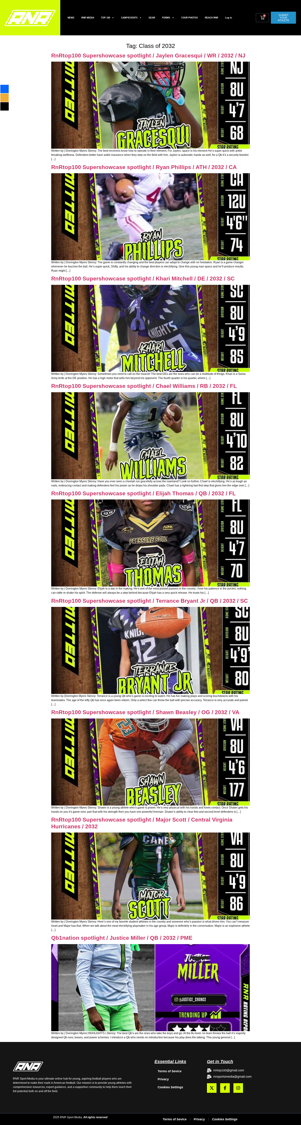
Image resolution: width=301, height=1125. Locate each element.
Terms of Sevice (170, 1071)
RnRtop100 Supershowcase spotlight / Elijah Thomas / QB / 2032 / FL (143, 493)
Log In (228, 17)
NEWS (71, 17)
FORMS (166, 17)
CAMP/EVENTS (129, 17)
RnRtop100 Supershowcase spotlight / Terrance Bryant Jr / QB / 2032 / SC (149, 601)
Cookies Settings (170, 1087)
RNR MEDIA (87, 17)
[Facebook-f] (225, 1088)
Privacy (163, 1079)
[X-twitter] (212, 1088)
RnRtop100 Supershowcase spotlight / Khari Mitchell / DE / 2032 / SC (143, 278)
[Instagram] (238, 1088)
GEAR (152, 17)
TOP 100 (105, 17)
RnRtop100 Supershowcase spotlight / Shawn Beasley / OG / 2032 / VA (145, 712)
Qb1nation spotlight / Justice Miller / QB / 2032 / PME (121, 938)
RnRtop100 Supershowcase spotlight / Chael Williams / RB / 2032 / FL (144, 386)
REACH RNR (211, 17)
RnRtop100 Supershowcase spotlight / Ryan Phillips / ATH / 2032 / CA (144, 167)
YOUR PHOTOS (189, 17)
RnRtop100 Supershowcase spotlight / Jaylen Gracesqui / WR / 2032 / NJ (148, 55)
